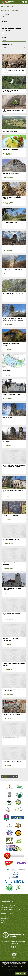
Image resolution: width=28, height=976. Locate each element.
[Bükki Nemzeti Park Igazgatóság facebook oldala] (13, 947)
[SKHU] (14, 869)
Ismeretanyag (7, 44)
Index (2, 10)
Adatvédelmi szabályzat (6, 970)
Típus (4, 37)
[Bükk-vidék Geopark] (9, 833)
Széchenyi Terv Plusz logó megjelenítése (11, 29)
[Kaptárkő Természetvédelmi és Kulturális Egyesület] (18, 802)
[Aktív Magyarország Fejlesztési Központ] (19, 786)
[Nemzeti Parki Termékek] (8, 810)
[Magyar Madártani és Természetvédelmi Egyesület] (9, 802)
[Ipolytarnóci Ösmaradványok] (18, 825)
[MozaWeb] (17, 817)
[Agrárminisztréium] (9, 786)
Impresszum (14, 943)
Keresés (7, 10)
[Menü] (26, 2)
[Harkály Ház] (9, 841)
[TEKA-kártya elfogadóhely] (6, 817)
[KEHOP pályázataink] (14, 875)
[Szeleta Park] (18, 833)
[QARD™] (21, 863)
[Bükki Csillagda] (9, 825)
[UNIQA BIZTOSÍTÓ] (14, 881)
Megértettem (20, 973)
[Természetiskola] (19, 810)
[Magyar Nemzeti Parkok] (9, 794)
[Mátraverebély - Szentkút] (14, 855)
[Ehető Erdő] (18, 887)
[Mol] (8, 863)
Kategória (5, 14)
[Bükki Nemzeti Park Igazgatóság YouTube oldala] (15, 947)
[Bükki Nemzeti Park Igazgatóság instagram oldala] (11, 947)
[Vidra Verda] (14, 848)
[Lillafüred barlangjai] (18, 841)
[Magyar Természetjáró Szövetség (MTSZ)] (9, 887)
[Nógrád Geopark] (19, 794)
